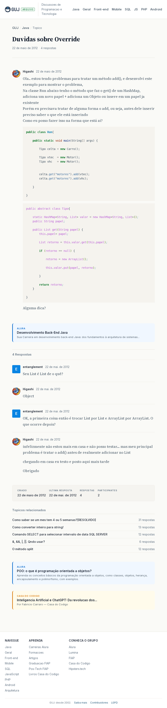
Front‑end (101, 9)
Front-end (11, 658)
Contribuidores (99, 702)
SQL (128, 9)
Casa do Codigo (79, 663)
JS (136, 9)
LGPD (114, 702)
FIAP (72, 658)
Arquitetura (12, 690)
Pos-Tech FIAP (38, 669)
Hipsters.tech (77, 669)
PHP (144, 9)
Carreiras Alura (38, 647)
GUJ (15, 28)
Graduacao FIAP (39, 663)
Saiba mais (80, 702)
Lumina (73, 652)
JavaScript (12, 674)
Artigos (33, 658)
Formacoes (36, 652)
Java (75, 9)
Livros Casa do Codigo (44, 674)
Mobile (117, 9)
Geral (87, 9)
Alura (72, 647)
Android (156, 9)
